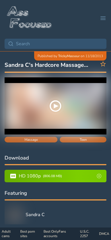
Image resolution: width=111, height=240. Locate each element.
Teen (83, 139)
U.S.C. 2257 (84, 233)
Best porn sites (27, 233)
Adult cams (6, 233)
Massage (31, 139)
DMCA (104, 233)
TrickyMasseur (69, 56)
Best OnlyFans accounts (55, 233)
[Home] (30, 18)
